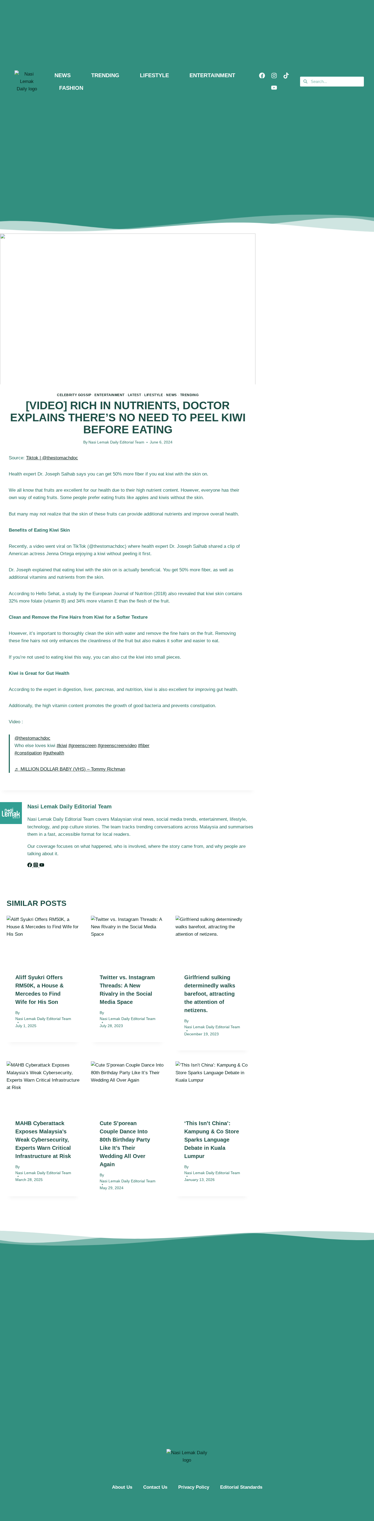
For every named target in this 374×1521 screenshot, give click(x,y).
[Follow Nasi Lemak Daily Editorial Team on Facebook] (30, 865)
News (171, 395)
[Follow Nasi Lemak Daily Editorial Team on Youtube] (41, 865)
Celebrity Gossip (74, 395)
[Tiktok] (286, 76)
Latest (134, 395)
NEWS (62, 75)
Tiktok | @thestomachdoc (52, 457)
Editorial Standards (241, 1487)
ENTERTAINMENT (212, 75)
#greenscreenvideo (117, 745)
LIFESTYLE (154, 75)
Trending (189, 395)
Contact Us (155, 1487)
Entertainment (109, 395)
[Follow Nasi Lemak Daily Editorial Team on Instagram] (36, 865)
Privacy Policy (193, 1487)
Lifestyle (153, 395)
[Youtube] (274, 88)
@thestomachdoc (32, 738)
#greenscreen (82, 745)
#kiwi (62, 745)
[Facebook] (262, 76)
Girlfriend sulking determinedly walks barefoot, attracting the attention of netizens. (209, 993)
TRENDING (105, 75)
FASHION (71, 88)
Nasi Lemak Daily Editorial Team (116, 442)
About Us (122, 1487)
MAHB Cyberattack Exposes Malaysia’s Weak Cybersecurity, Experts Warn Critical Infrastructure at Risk (43, 1139)
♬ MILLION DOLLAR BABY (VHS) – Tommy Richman (70, 769)
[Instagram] (274, 76)
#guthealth (53, 753)
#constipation (28, 753)
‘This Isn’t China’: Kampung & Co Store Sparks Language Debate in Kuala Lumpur (211, 1139)
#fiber (143, 745)
